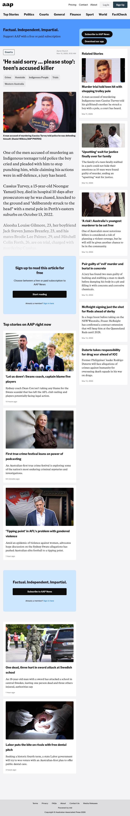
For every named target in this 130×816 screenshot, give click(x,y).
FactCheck (119, 14)
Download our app (94, 41)
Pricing (72, 4)
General (59, 14)
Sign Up (120, 4)
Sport (90, 14)
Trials (55, 77)
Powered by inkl (65, 808)
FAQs (54, 803)
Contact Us (74, 803)
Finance (75, 14)
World (103, 14)
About (93, 4)
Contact (83, 4)
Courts (44, 14)
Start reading (40, 294)
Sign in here (48, 303)
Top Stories (11, 14)
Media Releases (90, 803)
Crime (8, 77)
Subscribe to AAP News (97, 34)
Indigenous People (39, 77)
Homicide (20, 77)
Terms (35, 803)
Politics (29, 14)
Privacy (45, 803)
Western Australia (14, 83)
